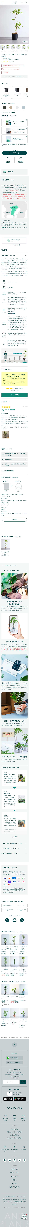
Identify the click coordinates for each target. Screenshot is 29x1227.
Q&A (14, 1180)
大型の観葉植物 (14, 1135)
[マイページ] (23, 2)
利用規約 (13, 1196)
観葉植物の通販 (4, 50)
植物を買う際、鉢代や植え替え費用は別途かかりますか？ (15, 454)
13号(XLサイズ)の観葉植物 (21, 909)
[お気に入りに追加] (26, 55)
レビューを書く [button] (14, 395)
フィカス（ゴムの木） (13, 50)
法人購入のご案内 (20, 1196)
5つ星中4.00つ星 (19, 388)
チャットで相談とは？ (13, 244)
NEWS (14, 1183)
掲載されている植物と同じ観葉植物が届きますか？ (15, 464)
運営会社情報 (7, 1196)
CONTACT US (14, 1187)
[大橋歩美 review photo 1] (5, 435)
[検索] (21, 2)
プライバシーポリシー (8, 1201)
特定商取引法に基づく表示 (20, 1201)
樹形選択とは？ (8, 459)
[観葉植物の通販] (14, 2)
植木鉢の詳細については (8, 112)
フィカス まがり (21, 905)
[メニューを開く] (3, 2)
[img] (6, 407)
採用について (14, 1204)
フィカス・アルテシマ (24, 50)
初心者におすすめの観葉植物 (14, 1132)
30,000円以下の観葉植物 (8, 909)
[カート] (26, 2)
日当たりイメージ (12, 313)
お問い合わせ (23, 1199)
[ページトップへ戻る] (14, 1044)
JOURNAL (14, 1169)
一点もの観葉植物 (14, 1129)
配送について (16, 1199)
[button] (4, 61)
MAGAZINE (14, 1173)
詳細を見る (14, 519)
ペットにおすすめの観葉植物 (14, 1138)
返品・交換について (7, 1199)
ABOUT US (14, 1176)
